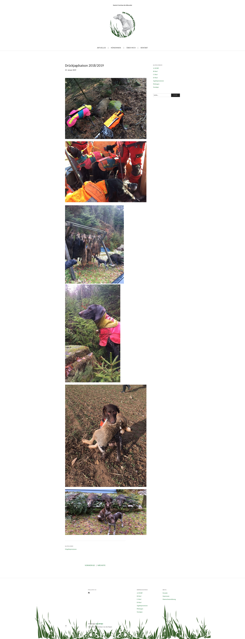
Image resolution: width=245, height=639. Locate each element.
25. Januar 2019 (70, 70)
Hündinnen (116, 48)
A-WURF (156, 68)
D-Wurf (155, 77)
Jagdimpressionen (71, 549)
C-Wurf (155, 74)
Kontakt (144, 48)
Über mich (131, 48)
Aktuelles (101, 48)
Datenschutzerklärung (169, 599)
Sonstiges (156, 87)
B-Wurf (155, 71)
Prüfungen (156, 84)
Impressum (166, 596)
